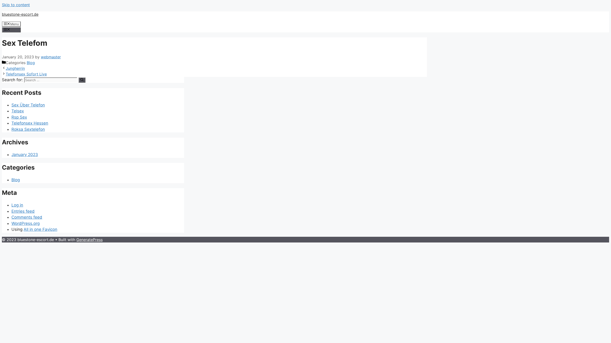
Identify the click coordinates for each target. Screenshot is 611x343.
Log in (17, 205)
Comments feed (26, 217)
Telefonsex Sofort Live (26, 74)
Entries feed (23, 211)
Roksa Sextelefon (28, 129)
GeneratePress (89, 239)
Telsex (17, 111)
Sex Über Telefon (28, 105)
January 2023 (24, 154)
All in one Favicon (40, 229)
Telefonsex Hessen (29, 123)
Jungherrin (15, 68)
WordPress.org (25, 223)
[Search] (82, 80)
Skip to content (16, 4)
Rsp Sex (19, 117)
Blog (31, 62)
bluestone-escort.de (20, 14)
